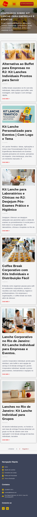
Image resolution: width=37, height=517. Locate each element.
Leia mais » (6, 98)
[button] (14, 4)
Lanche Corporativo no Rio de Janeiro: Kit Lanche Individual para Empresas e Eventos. (18, 345)
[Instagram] (3, 508)
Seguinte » (25, 449)
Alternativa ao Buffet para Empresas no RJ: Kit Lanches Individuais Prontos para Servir (18, 72)
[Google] (7, 508)
